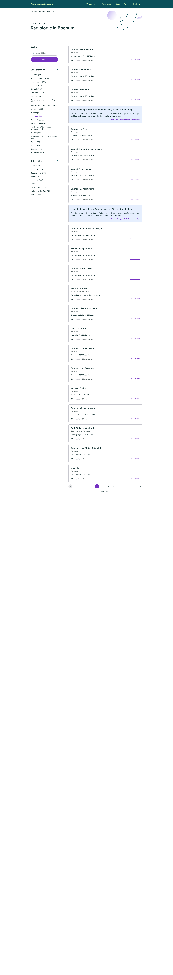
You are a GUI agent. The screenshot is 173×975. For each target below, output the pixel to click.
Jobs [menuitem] (118, 4)
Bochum (42, 11)
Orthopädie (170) (37, 85)
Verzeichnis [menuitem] (90, 4)
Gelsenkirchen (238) (38, 173)
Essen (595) (35, 166)
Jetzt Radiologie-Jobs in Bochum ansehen (125, 119)
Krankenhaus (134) (38, 93)
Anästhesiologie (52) (38, 123)
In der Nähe (36, 161)
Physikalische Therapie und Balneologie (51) (41, 128)
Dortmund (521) (37, 169)
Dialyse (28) (35, 142)
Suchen (44, 59)
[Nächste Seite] (140, 486)
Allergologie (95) (37, 109)
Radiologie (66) (36, 116)
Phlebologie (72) (37, 113)
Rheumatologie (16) (38, 153)
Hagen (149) (35, 177)
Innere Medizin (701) (38, 82)
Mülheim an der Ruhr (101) (40, 191)
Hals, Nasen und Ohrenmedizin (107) (44, 105)
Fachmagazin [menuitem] (107, 4)
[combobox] (44, 53)
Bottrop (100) (36, 195)
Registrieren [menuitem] (137, 4)
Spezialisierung (38, 70)
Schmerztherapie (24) (39, 145)
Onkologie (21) (36, 149)
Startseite (34, 11)
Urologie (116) (36, 96)
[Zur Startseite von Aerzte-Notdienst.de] (42, 4)
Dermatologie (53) (38, 120)
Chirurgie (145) (36, 89)
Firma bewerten (135, 60)
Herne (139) (35, 184)
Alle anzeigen (36, 75)
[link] (105, 54)
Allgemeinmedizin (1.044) (40, 78)
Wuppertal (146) (37, 180)
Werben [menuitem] (126, 4)
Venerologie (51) (37, 133)
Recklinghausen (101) (38, 187)
